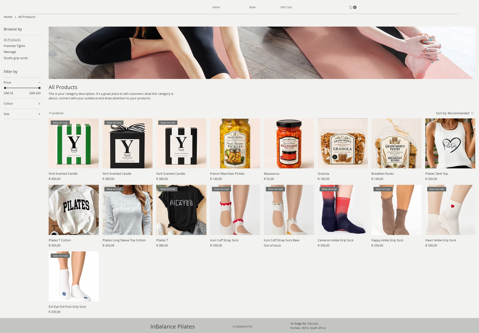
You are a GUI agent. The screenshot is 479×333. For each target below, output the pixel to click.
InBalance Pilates (172, 326)
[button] (353, 7)
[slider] (5, 88)
